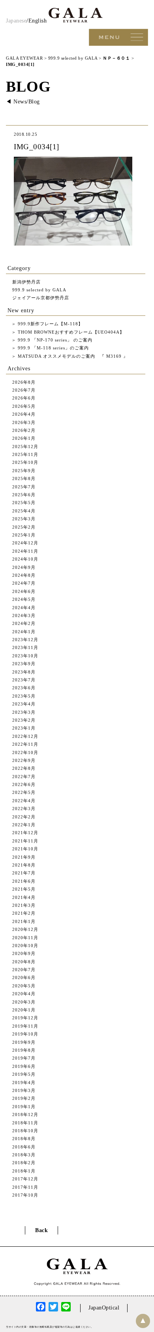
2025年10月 (25, 462)
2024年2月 (24, 623)
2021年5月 (24, 889)
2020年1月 (24, 1009)
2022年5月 (24, 792)
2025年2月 (24, 527)
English (37, 21)
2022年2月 (24, 816)
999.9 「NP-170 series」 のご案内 (54, 340)
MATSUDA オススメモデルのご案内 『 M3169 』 (72, 356)
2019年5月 (24, 1074)
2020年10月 (25, 945)
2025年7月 (24, 486)
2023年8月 (24, 672)
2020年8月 (24, 961)
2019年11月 (25, 1026)
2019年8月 (24, 1050)
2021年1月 (24, 921)
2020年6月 (24, 977)
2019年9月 (24, 1042)
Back (41, 1230)
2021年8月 (24, 865)
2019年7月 (24, 1058)
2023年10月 (25, 655)
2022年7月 (24, 776)
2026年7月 (24, 390)
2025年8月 (24, 478)
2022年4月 (24, 800)
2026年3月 (24, 422)
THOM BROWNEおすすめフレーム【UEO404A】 (70, 332)
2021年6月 (24, 881)
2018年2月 (24, 1162)
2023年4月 (24, 704)
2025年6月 (24, 494)
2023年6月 (24, 687)
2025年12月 (25, 446)
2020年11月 (25, 937)
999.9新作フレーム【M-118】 (49, 323)
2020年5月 (24, 985)
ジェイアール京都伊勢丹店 (40, 297)
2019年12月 (25, 1017)
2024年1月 (24, 631)
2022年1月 (24, 824)
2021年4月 (24, 897)
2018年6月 (24, 1146)
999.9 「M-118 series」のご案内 (52, 347)
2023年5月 (24, 696)
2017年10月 (25, 1195)
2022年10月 (25, 752)
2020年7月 (24, 969)
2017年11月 (25, 1187)
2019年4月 (24, 1082)
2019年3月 (24, 1090)
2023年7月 (24, 679)
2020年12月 (25, 929)
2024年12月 (25, 542)
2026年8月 (24, 382)
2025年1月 (24, 535)
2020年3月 (24, 1002)
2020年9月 (24, 953)
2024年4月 (24, 607)
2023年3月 (24, 712)
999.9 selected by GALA (39, 289)
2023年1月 (24, 728)
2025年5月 (24, 502)
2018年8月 (24, 1138)
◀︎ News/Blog (23, 102)
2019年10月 (25, 1034)
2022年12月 (25, 736)
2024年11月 (25, 551)
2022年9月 (24, 760)
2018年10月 (25, 1130)
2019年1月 (24, 1106)
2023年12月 (25, 639)
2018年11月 (25, 1122)
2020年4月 (24, 993)
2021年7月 (24, 872)
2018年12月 (25, 1114)
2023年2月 (24, 720)
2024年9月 (24, 567)
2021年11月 (25, 841)
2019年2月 (24, 1098)
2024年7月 (24, 583)
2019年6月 (24, 1066)
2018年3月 (24, 1154)
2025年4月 (24, 510)
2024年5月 (24, 599)
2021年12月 (25, 832)
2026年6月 (24, 398)
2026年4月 (24, 414)
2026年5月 (24, 406)
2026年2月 (24, 430)
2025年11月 (25, 454)
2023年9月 (24, 663)
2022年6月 (24, 784)
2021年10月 (25, 848)
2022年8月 (24, 768)
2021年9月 (24, 857)
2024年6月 (24, 591)
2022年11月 (25, 744)
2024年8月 (24, 575)
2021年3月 (24, 905)
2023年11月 (25, 647)
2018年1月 (24, 1171)
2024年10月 (25, 559)
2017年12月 (25, 1178)
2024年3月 (24, 615)
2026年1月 (24, 438)
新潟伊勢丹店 (26, 282)
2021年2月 (24, 913)
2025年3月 (24, 518)
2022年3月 (24, 808)
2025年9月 (24, 470)
